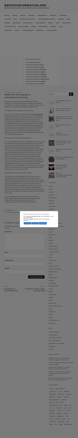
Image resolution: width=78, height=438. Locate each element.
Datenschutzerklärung (32, 216)
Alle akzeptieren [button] (28, 223)
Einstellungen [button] (43, 223)
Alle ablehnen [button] (35, 223)
